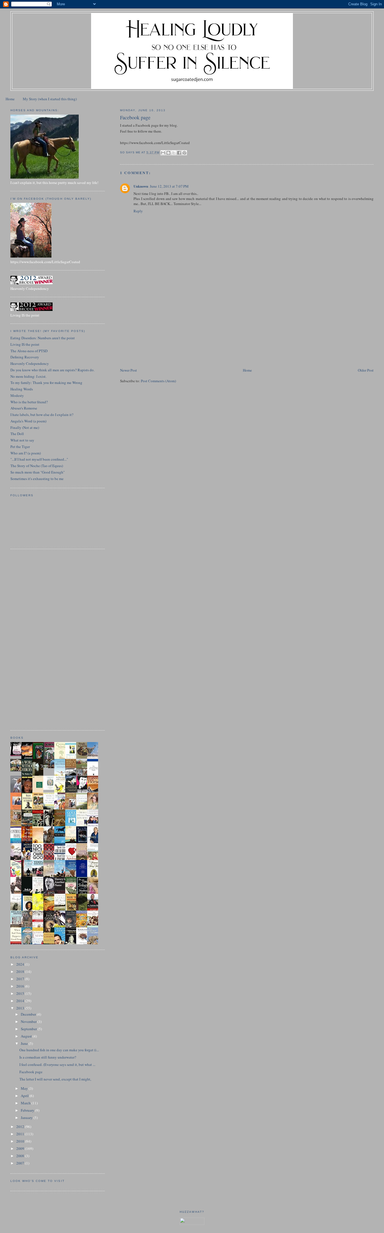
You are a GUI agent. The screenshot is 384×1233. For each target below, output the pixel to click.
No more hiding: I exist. (28, 376)
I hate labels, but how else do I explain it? (41, 414)
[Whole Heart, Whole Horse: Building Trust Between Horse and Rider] (72, 808)
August (27, 1036)
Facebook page (30, 1071)
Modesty (17, 395)
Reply (138, 210)
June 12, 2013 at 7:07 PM (169, 186)
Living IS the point (24, 344)
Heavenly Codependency (29, 363)
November (29, 1021)
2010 (20, 1141)
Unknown (141, 186)
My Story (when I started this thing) (50, 98)
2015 (20, 993)
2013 (20, 1008)
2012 (20, 1126)
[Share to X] (174, 153)
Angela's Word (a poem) (28, 421)
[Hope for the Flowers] (39, 910)
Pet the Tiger (20, 446)
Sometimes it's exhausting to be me (37, 478)
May (25, 1088)
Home (10, 98)
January (27, 1117)
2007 (20, 1163)
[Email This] (163, 153)
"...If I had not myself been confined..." (39, 459)
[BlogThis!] (168, 153)
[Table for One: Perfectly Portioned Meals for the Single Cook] (17, 769)
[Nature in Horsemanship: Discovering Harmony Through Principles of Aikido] (72, 792)
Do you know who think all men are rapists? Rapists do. (52, 369)
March (26, 1102)
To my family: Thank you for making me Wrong (46, 382)
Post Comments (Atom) (158, 380)
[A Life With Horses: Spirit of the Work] (50, 766)
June (25, 1043)
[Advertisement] (162, 328)
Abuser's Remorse (23, 408)
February (28, 1110)
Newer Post (128, 370)
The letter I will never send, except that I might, (55, 1079)
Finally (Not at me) (24, 427)
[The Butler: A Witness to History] (28, 876)
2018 (20, 971)
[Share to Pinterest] (184, 153)
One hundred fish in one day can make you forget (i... (59, 1049)
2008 (20, 1155)
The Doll (17, 433)
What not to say (22, 440)
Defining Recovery (24, 357)
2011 (20, 1133)
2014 (20, 1000)
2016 (20, 986)
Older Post (366, 370)
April (25, 1095)
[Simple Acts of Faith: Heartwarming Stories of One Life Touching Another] (83, 757)
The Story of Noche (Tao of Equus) (36, 465)
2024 (20, 964)
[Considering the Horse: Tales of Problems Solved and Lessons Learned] (17, 825)
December (29, 1014)
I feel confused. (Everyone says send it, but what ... (57, 1064)
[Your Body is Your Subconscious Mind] (50, 788)
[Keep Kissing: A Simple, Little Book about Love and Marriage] (17, 754)
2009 (20, 1148)
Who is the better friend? (29, 401)
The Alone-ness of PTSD (29, 350)
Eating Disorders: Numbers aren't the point (42, 337)
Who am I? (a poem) (25, 453)
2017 (20, 978)
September (29, 1028)
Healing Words (21, 389)
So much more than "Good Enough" (37, 472)
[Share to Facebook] (179, 153)
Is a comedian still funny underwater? (47, 1057)
